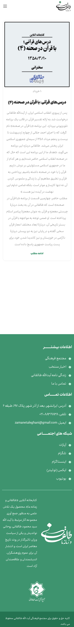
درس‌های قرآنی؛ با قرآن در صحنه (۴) (37, 103)
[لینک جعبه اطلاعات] (37, 533)
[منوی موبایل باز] (5, 6)
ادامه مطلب (37, 253)
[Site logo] (63, 6)
